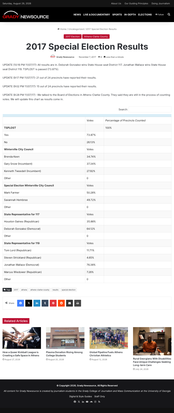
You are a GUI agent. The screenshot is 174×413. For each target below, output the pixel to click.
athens (24, 290)
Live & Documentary (96, 14)
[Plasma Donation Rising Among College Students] (65, 338)
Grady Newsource (65, 57)
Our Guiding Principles (136, 3)
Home (62, 29)
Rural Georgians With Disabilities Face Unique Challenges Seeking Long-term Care (152, 361)
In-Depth (130, 14)
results (55, 290)
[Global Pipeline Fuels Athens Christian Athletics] (109, 338)
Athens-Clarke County (96, 36)
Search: (123, 109)
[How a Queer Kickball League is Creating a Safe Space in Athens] (22, 338)
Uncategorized (76, 29)
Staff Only (99, 396)
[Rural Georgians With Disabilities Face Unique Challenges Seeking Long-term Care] (152, 341)
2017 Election (73, 36)
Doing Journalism (161, 3)
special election (68, 290)
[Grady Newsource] (26, 14)
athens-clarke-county (39, 290)
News (77, 14)
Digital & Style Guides (80, 396)
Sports (117, 14)
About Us (116, 3)
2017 (16, 290)
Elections (145, 14)
